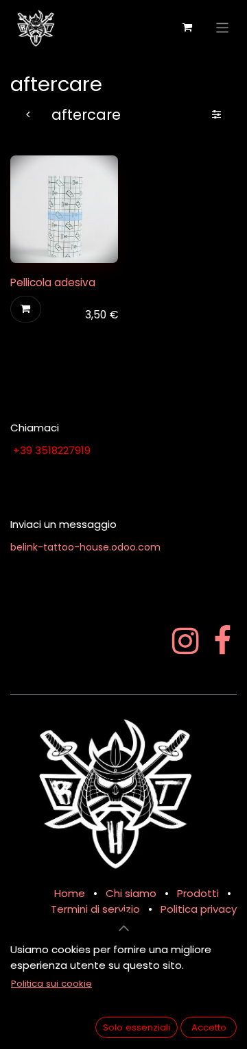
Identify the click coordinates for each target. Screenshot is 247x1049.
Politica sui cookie (51, 983)
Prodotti (198, 893)
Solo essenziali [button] (136, 1027)
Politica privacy (199, 909)
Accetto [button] (208, 1027)
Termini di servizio (95, 909)
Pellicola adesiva (52, 282)
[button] (25, 309)
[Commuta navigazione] (222, 27)
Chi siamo (131, 893)
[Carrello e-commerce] (187, 27)
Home (69, 893)
